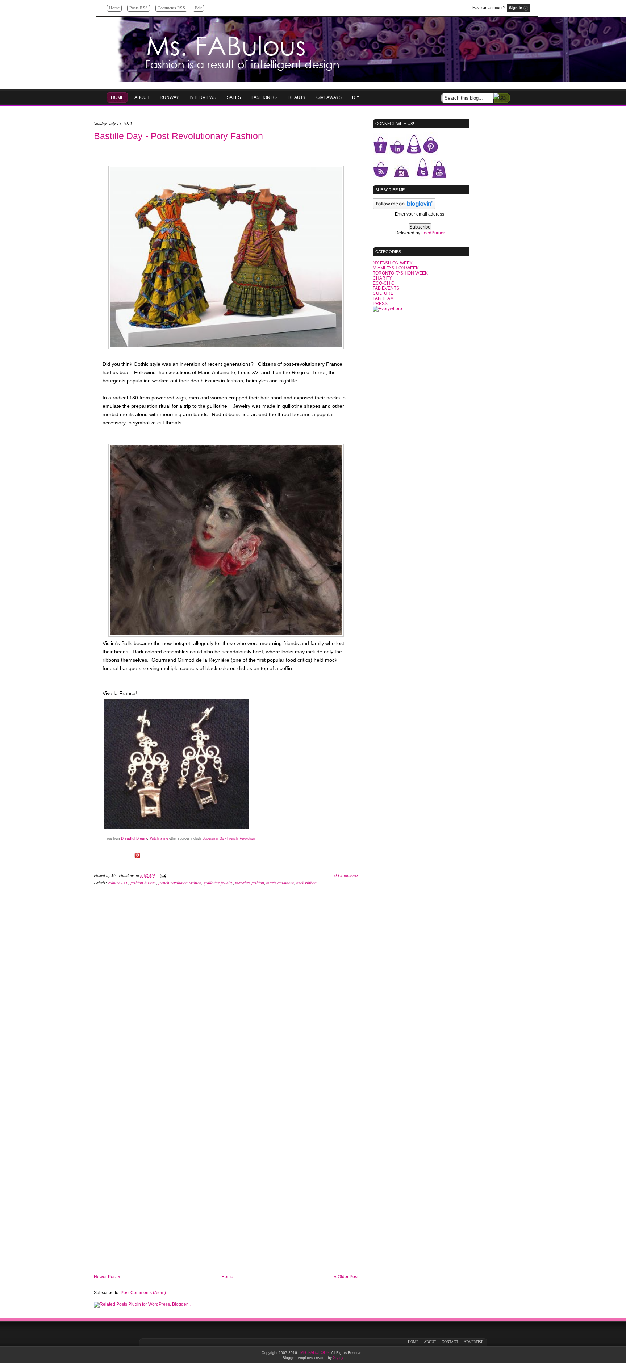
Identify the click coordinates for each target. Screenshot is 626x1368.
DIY (355, 97)
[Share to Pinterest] (137, 858)
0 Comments (346, 875)
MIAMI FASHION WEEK (396, 268)
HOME (117, 97)
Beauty (297, 97)
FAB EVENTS (386, 288)
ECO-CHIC (384, 283)
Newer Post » (107, 1276)
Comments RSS (171, 8)
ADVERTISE (473, 1342)
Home (114, 8)
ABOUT (430, 1342)
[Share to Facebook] (117, 858)
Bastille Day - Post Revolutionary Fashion (178, 136)
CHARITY (382, 278)
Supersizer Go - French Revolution (229, 838)
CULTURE (383, 293)
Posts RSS (138, 8)
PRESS (380, 303)
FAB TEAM (383, 298)
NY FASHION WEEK (393, 262)
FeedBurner (433, 232)
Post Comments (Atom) (143, 1292)
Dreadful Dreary (134, 838)
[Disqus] (226, 991)
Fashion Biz (264, 97)
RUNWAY (169, 97)
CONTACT (450, 1342)
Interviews (202, 97)
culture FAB (118, 883)
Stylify (338, 1357)
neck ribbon (306, 883)
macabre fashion (249, 883)
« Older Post (346, 1276)
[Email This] (107, 858)
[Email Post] (162, 875)
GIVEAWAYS (329, 97)
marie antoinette (280, 883)
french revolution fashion (179, 883)
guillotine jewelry (218, 883)
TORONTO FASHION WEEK (400, 273)
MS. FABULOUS (314, 1352)
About (141, 97)
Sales (234, 97)
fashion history (143, 883)
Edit (198, 8)
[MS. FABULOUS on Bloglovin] (404, 207)
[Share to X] (127, 858)
